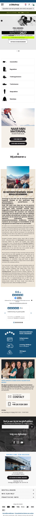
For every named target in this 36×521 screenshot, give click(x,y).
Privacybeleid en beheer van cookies (24, 513)
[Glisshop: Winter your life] (14, 4)
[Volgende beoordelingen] (31, 313)
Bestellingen (9, 490)
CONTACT (18, 397)
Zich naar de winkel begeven (18, 477)
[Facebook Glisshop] (14, 442)
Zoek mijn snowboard (18, 143)
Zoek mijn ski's (18, 139)
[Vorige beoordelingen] (5, 313)
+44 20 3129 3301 (20, 404)
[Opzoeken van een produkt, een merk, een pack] (33, 8)
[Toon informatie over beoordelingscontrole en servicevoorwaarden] (31, 300)
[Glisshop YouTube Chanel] (22, 442)
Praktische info (10, 497)
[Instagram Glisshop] (18, 442)
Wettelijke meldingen (8, 513)
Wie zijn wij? (8, 494)
